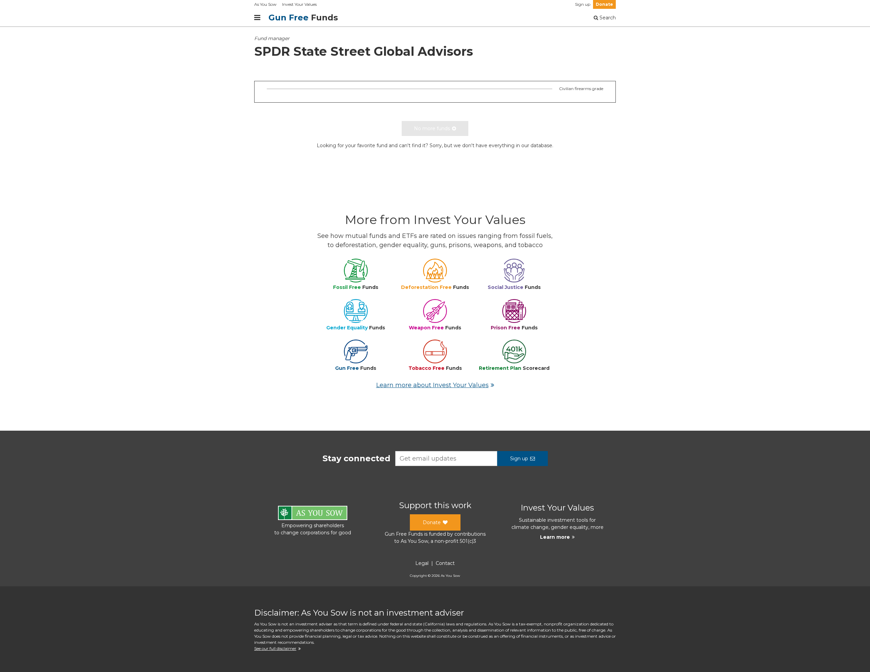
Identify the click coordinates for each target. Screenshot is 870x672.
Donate (604, 4)
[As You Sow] (312, 514)
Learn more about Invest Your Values (432, 385)
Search (607, 18)
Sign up (582, 4)
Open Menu (257, 17)
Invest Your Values (299, 4)
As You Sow (265, 4)
